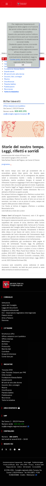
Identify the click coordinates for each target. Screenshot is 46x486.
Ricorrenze (8, 89)
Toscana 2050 (7, 370)
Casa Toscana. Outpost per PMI (14, 372)
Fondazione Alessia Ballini (14, 69)
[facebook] (2, 449)
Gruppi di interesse (9, 354)
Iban (17, 465)
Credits (22, 475)
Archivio (5, 344)
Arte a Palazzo (7, 318)
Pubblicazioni (9, 87)
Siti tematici (27, 467)
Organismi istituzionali (10, 310)
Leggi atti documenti (10, 308)
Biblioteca (5, 341)
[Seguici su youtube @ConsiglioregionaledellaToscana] (19, 449)
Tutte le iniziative (11, 92)
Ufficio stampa (7, 339)
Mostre (7, 79)
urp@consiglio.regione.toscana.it (15, 114)
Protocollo (6, 346)
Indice (19, 467)
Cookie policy (15, 59)
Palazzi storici (7, 315)
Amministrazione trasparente (12, 462)
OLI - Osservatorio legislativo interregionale (19, 313)
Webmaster (31, 475)
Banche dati (6, 349)
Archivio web (39, 465)
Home (4, 53)
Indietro (41, 53)
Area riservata (11, 408)
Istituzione (6, 303)
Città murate (6, 375)
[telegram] (15, 449)
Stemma (5, 320)
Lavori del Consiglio (9, 305)
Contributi (5, 351)
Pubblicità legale (37, 462)
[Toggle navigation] (7, 3)
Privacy (31, 465)
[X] (6, 449)
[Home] (13, 286)
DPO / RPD (23, 465)
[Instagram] (10, 449)
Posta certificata (9, 465)
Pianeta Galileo (10, 84)
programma (6, 164)
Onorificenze (9, 82)
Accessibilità (36, 467)
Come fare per (7, 356)
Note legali (27, 462)
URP (5, 416)
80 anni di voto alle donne (14, 74)
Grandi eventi (9, 71)
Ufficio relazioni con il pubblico (14, 106)
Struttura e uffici (8, 334)
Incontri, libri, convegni (13, 76)
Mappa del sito (11, 467)
